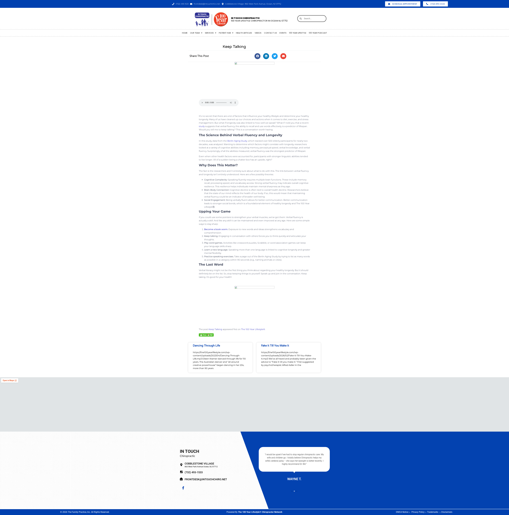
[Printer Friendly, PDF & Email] (206, 334)
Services (209, 32)
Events (283, 32)
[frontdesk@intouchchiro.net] (181, 479)
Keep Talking (215, 329)
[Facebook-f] (183, 488)
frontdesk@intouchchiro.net (206, 479)
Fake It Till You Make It (275, 345)
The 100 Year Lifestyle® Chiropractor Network (260, 512)
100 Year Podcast (318, 32)
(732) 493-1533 (194, 472)
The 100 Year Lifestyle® (253, 329)
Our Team (195, 32)
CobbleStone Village (199, 463)
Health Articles (244, 32)
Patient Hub (225, 32)
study (202, 126)
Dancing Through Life (206, 345)
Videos (258, 32)
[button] (257, 56)
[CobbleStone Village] (181, 464)
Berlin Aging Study (237, 141)
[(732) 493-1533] (181, 472)
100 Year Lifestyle (297, 32)
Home (184, 32)
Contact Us (270, 32)
